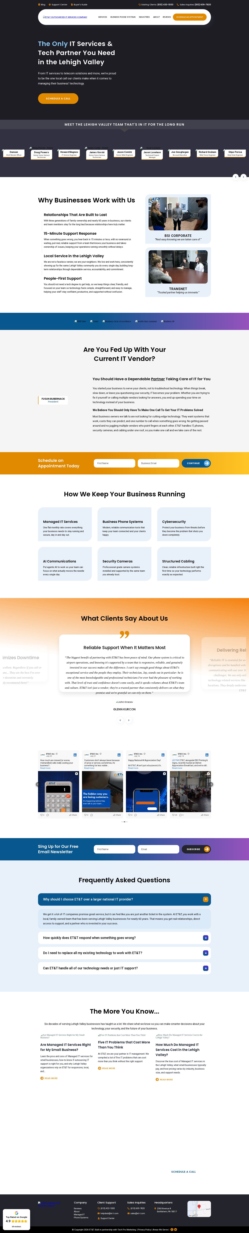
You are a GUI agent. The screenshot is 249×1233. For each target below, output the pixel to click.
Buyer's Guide (80, 4)
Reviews (78, 1206)
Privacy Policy (144, 1227)
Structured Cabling (178, 559)
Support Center (59, 4)
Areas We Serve (160, 1227)
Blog (43, 4)
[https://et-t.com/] (65, 17)
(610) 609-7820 (138, 1206)
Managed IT (79, 1212)
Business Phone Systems (123, 519)
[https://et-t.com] (51, 1201)
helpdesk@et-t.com (109, 1211)
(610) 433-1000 (108, 1206)
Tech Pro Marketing (127, 1227)
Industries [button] (144, 17)
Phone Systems (81, 1215)
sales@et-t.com (138, 1211)
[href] (199, 1206)
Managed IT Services (60, 519)
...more (66, 1076)
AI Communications (59, 559)
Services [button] (103, 17)
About (77, 1209)
